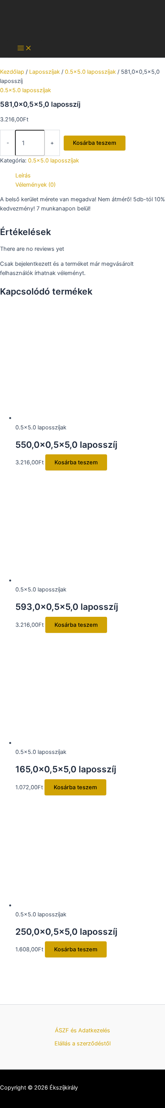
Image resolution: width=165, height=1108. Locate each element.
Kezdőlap (12, 71)
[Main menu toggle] (24, 49)
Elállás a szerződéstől (82, 1043)
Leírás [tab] (23, 175)
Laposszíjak (44, 71)
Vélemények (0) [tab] (35, 184)
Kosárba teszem (94, 142)
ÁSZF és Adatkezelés (82, 1030)
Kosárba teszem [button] (76, 462)
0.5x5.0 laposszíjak (90, 71)
